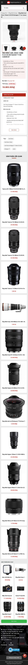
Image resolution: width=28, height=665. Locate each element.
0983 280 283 (7, 633)
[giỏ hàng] (26, 2)
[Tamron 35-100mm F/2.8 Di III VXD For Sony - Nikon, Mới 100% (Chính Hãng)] (14, 175)
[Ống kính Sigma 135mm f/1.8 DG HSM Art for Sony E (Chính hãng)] (14, 440)
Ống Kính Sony (13, 13)
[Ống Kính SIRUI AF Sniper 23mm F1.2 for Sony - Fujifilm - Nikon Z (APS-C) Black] (21, 607)
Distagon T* (7, 149)
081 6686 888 (15, 633)
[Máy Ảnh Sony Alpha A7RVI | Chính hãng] (7, 588)
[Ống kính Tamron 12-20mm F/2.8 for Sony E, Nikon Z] (14, 274)
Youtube (11, 645)
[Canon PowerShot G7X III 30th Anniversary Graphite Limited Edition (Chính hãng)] (21, 588)
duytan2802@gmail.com (9, 635)
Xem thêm (14, 621)
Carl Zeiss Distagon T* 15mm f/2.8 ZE (13, 145)
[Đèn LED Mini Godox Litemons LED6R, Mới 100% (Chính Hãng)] (7, 570)
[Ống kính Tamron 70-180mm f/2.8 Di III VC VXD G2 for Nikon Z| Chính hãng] (14, 208)
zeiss (14, 149)
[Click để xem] (14, 32)
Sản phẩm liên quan (14, 156)
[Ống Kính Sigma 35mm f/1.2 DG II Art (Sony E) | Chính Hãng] (14, 473)
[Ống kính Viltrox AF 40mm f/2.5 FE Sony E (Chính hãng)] (14, 507)
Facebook (4, 645)
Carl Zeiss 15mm (8, 142)
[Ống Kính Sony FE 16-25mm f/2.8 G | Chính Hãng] (14, 341)
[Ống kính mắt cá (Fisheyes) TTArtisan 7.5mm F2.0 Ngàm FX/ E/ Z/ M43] (14, 407)
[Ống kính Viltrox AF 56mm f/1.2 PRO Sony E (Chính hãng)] (14, 540)
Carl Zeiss (11, 138)
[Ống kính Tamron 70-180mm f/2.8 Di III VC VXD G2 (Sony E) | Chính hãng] (14, 241)
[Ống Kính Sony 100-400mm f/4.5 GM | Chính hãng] (14, 307)
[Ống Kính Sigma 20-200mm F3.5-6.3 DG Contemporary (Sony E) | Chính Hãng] (14, 374)
